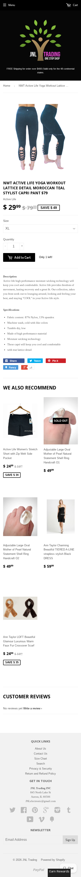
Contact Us (40, 753)
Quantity (8, 239)
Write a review (31, 708)
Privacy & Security (40, 768)
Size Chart (40, 758)
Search (40, 763)
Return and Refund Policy (40, 773)
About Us (40, 748)
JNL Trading (29, 859)
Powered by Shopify (53, 859)
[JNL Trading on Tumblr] (69, 811)
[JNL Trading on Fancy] (52, 820)
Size (6, 220)
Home (6, 85)
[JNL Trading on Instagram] (57, 811)
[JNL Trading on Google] (46, 811)
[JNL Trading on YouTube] (30, 820)
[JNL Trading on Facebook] (24, 811)
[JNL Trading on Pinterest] (35, 811)
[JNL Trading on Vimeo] (41, 820)
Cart (75, 5)
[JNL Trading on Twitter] (12, 811)
